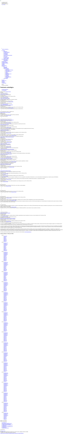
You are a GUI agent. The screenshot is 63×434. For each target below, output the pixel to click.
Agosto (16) (5, 335)
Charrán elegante (5, 170)
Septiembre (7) (6, 254)
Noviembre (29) (6, 403)
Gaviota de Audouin (6, 158)
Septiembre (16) (6, 375)
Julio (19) (5, 236)
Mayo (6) (5, 247)
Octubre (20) (5, 344)
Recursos (3, 81)
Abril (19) (5, 308)
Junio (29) (5, 397)
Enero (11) (5, 391)
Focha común (4, 124)
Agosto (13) (5, 325)
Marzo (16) (5, 289)
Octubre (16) (5, 364)
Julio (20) (5, 316)
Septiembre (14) (6, 264)
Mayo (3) (5, 277)
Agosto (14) (5, 265)
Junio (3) (5, 237)
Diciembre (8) (6, 272)
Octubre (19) (5, 324)
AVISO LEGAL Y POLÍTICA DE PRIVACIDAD (7, 433)
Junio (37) (5, 347)
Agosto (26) (5, 285)
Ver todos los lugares (8, 91)
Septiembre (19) (6, 304)
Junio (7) (5, 246)
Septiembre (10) (6, 294)
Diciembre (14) (6, 342)
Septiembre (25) (6, 284)
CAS (3, 4)
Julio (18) (5, 286)
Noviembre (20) (6, 293)
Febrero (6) (5, 390)
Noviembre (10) (6, 323)
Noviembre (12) (6, 343)
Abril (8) (5, 268)
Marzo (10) (5, 319)
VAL (4, 4)
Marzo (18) (5, 269)
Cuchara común (5, 98)
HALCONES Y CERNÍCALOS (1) (7, 423)
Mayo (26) (5, 368)
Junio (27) (5, 377)
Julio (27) (5, 366)
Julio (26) (5, 266)
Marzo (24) (5, 329)
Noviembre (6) (6, 393)
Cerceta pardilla (6, 104)
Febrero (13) (5, 400)
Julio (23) (5, 336)
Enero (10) (5, 250)
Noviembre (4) (6, 333)
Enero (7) (5, 371)
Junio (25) (5, 387)
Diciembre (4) (6, 312)
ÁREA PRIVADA (21, 433)
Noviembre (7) (6, 313)
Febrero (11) (5, 330)
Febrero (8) (5, 290)
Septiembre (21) (6, 385)
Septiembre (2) (6, 395)
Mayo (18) (5, 408)
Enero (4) (5, 241)
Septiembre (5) (6, 244)
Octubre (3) (5, 243)
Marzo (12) (5, 359)
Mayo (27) (5, 418)
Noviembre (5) (6, 303)
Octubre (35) (5, 354)
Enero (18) (5, 401)
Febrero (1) (5, 240)
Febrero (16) (5, 360)
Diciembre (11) (6, 262)
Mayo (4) (5, 238)
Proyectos (3, 82)
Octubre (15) (5, 334)
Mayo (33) (5, 388)
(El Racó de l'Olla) (10, 101)
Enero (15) (5, 341)
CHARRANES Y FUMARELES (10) (7, 426)
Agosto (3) (5, 315)
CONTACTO (16, 433)
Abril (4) (5, 278)
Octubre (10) (5, 253)
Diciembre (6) (6, 282)
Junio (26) (5, 337)
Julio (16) (5, 296)
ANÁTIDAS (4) (4, 422)
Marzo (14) (5, 369)
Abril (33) (5, 399)
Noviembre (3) (6, 363)
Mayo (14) (5, 257)
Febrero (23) (5, 380)
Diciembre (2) (6, 362)
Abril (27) (5, 318)
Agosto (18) (5, 416)
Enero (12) (5, 411)
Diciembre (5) (6, 252)
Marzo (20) (5, 299)
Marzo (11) (5, 339)
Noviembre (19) (6, 373)
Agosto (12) (5, 245)
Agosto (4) (5, 255)
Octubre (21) (5, 374)
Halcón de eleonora (5, 112)
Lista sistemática (4, 90)
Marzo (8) (5, 259)
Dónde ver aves (4, 80)
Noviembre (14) (6, 283)
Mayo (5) (5, 267)
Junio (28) (5, 407)
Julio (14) (5, 306)
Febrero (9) (5, 340)
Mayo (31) (5, 398)
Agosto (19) (5, 355)
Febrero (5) (5, 300)
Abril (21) (5, 328)
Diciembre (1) (6, 292)
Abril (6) (5, 248)
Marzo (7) (5, 249)
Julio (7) (5, 276)
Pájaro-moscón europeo (7, 218)
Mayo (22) (5, 287)
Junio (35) (5, 327)
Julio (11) (5, 396)
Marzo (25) (5, 279)
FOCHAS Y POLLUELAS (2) (6, 424)
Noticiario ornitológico (5, 89)
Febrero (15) (5, 370)
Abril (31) (5, 338)
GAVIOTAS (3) (4, 425)
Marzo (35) (5, 379)
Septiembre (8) (6, 274)
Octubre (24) (5, 414)
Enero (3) (5, 260)
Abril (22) (5, 288)
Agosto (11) (5, 305)
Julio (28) (5, 356)
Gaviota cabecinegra (7, 149)
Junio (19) (5, 317)
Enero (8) (5, 381)
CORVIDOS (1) (4, 427)
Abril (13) (5, 258)
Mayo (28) (5, 378)
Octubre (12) (5, 263)
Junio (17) (5, 307)
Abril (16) (5, 419)
